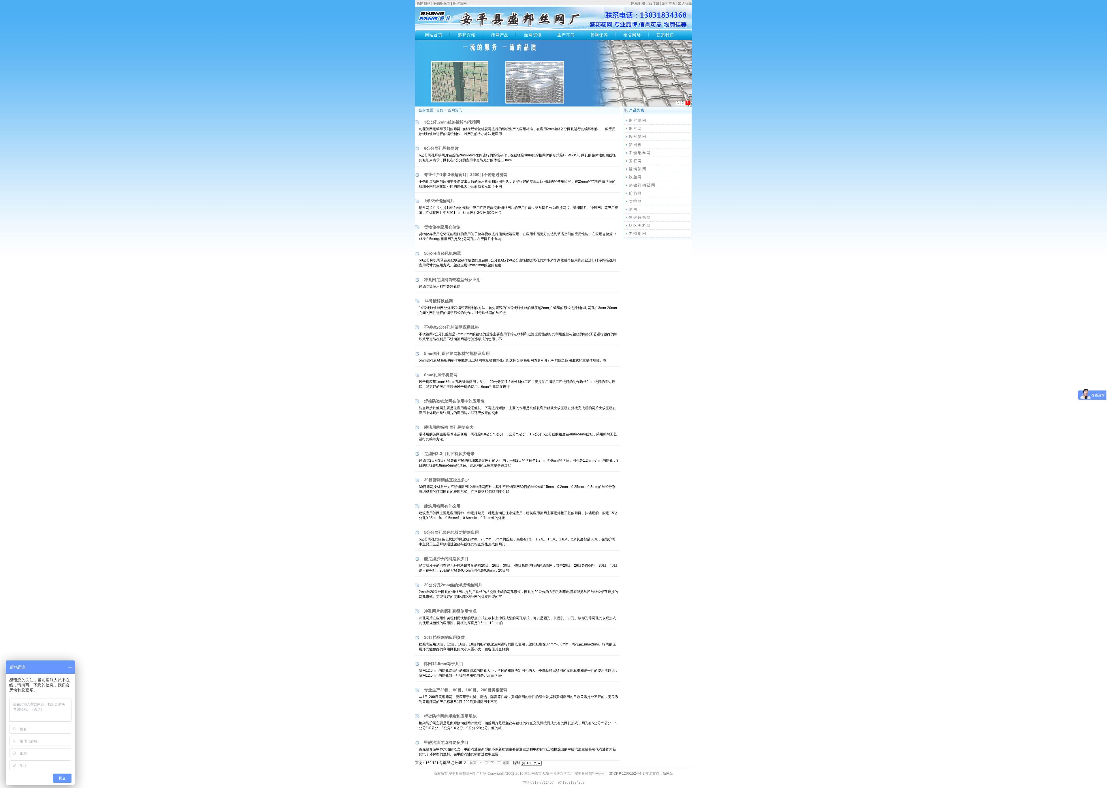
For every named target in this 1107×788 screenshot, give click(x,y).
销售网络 (632, 35)
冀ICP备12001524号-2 (627, 774)
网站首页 (434, 35)
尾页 (505, 763)
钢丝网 (635, 128)
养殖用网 (638, 233)
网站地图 (638, 3)
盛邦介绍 (467, 35)
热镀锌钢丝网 (642, 185)
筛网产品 (500, 35)
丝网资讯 (533, 35)
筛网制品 (423, 3)
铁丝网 (635, 177)
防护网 (635, 201)
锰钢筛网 (638, 169)
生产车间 (566, 35)
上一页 (483, 763)
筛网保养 (599, 35)
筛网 (633, 209)
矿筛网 (635, 193)
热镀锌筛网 (640, 217)
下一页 (495, 763)
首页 (439, 110)
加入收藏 (685, 3)
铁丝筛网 (638, 136)
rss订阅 (653, 3)
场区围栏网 (640, 225)
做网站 (668, 774)
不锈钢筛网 (441, 3)
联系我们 (665, 35)
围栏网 (635, 161)
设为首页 (668, 3)
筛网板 (635, 145)
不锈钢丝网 (640, 153)
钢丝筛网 (460, 3)
